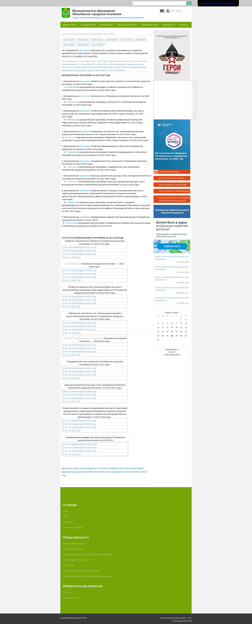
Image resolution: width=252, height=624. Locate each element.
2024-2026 (83, 39)
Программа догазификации (174, 191)
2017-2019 (97, 44)
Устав (65, 516)
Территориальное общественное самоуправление (87, 576)
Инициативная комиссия (74, 543)
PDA (179, 10)
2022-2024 (112, 39)
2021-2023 (126, 39)
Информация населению (173, 184)
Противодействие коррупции (77, 559)
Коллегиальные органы (74, 548)
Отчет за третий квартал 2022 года (79, 253)
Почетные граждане (73, 527)
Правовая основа (71, 597)
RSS (173, 10)
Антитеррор (69, 565)
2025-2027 (69, 39)
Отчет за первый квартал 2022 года (79, 247)
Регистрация (177, 621)
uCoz (190, 618)
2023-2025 (97, 39)
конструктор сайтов (177, 618)
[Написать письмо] (162, 10)
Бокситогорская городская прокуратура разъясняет (174, 199)
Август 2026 (172, 312)
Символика (68, 522)
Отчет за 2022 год (71, 257)
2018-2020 (83, 44)
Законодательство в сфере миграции (80, 570)
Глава (65, 511)
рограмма (85, 96)
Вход (185, 621)
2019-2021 (69, 44)
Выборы (67, 592)
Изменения (72, 102)
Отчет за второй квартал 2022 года (79, 250)
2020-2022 (140, 39)
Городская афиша (169, 171)
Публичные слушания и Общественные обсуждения (88, 554)
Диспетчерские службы (172, 178)
